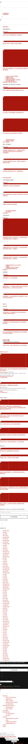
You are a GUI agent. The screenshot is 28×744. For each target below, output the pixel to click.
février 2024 (5, 535)
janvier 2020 (5, 582)
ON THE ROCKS (9, 703)
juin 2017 (5, 630)
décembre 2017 (6, 621)
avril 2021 (5, 561)
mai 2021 (5, 559)
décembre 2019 (6, 584)
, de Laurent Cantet (12, 133)
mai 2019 (5, 593)
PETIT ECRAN (10, 140)
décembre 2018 (6, 601)
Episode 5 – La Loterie (10, 277)
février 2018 (5, 617)
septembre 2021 (6, 556)
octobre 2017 (5, 624)
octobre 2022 (5, 542)
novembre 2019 (6, 585)
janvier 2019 (5, 600)
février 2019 (5, 598)
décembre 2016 (6, 640)
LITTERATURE (7, 177)
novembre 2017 (6, 622)
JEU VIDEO (6, 142)
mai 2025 (5, 532)
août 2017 (5, 627)
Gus (1, 387)
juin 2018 (5, 611)
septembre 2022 (6, 543)
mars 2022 (5, 548)
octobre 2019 (5, 587)
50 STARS (8, 211)
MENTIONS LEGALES (6, 687)
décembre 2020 (6, 567)
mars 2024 (5, 533)
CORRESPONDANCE (11, 268)
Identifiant (2, 738)
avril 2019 (5, 595)
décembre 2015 (6, 658)
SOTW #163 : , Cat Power (15, 345)
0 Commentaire (3, 377)
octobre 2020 (5, 571)
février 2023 (5, 538)
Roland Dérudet (4, 372)
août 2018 (5, 608)
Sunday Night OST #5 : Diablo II (13, 171)
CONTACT (5, 14)
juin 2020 (5, 574)
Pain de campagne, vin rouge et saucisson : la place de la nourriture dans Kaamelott (13, 407)
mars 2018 (5, 616)
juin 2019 (5, 592)
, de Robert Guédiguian (13, 112)
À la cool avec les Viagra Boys (10, 423)
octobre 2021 (5, 554)
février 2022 (5, 550)
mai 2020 (5, 575)
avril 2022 (5, 546)
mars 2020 (5, 579)
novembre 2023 (6, 537)
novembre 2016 (6, 642)
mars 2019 (5, 596)
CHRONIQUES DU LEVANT (13, 265)
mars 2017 (5, 635)
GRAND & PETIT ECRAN (10, 82)
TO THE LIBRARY (11, 210)
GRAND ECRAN (10, 139)
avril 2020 (5, 577)
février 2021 (5, 564)
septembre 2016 (6, 645)
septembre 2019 (6, 588)
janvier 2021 (5, 566)
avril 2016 (5, 651)
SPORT (5, 269)
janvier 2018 (5, 619)
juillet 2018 (5, 609)
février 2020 (5, 580)
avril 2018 (5, 614)
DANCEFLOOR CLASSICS (13, 79)
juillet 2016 (5, 647)
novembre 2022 (6, 540)
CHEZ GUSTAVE (10, 78)
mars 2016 (5, 653)
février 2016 (5, 655)
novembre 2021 (6, 553)
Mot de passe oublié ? (19, 743)
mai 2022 (5, 545)
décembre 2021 (6, 551)
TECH (4, 304)
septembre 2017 (6, 626)
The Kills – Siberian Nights (9, 385)
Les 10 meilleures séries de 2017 (13, 90)
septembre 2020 (6, 572)
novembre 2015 (6, 660)
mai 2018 (5, 613)
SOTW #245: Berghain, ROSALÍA (12, 34)
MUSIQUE (5, 26)
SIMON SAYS (9, 77)
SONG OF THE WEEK (12, 76)
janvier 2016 (5, 656)
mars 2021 (5, 563)
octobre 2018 (5, 605)
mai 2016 (5, 650)
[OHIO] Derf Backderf (10, 204)
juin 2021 (5, 558)
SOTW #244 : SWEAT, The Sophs (12, 43)
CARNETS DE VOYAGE (12, 267)
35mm (7, 266)
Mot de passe (2, 739)
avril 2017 (5, 634)
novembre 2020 (6, 569)
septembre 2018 (6, 606)
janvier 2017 (5, 638)
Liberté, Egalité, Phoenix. (11, 185)
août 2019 (5, 590)
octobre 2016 (5, 643)
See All (5, 31)
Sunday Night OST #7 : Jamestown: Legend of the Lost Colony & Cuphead (14, 151)
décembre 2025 (6, 530)
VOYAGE (5, 213)
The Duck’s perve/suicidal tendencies (12, 434)
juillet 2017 (5, 629)
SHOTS (1, 391)
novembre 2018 (6, 603)
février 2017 (5, 637)
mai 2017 (5, 632)
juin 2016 (5, 648)
